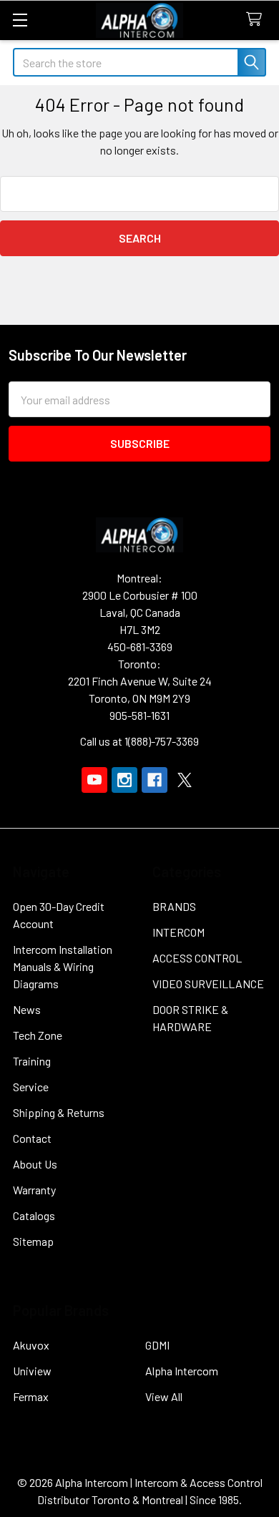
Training (32, 1061)
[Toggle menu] (19, 19)
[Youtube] (94, 780)
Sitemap (33, 1241)
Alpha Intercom (181, 1370)
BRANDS (174, 906)
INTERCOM (178, 932)
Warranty (34, 1189)
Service (31, 1086)
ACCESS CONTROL (197, 958)
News (27, 1009)
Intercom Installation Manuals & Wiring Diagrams (62, 966)
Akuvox (31, 1345)
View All (163, 1396)
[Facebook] (154, 780)
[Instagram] (124, 780)
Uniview (32, 1370)
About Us (35, 1164)
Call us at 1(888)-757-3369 (139, 741)
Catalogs (34, 1215)
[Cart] (257, 20)
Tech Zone (37, 1035)
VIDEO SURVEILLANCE (208, 983)
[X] (184, 780)
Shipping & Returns (58, 1112)
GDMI (157, 1345)
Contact (32, 1138)
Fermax (31, 1396)
